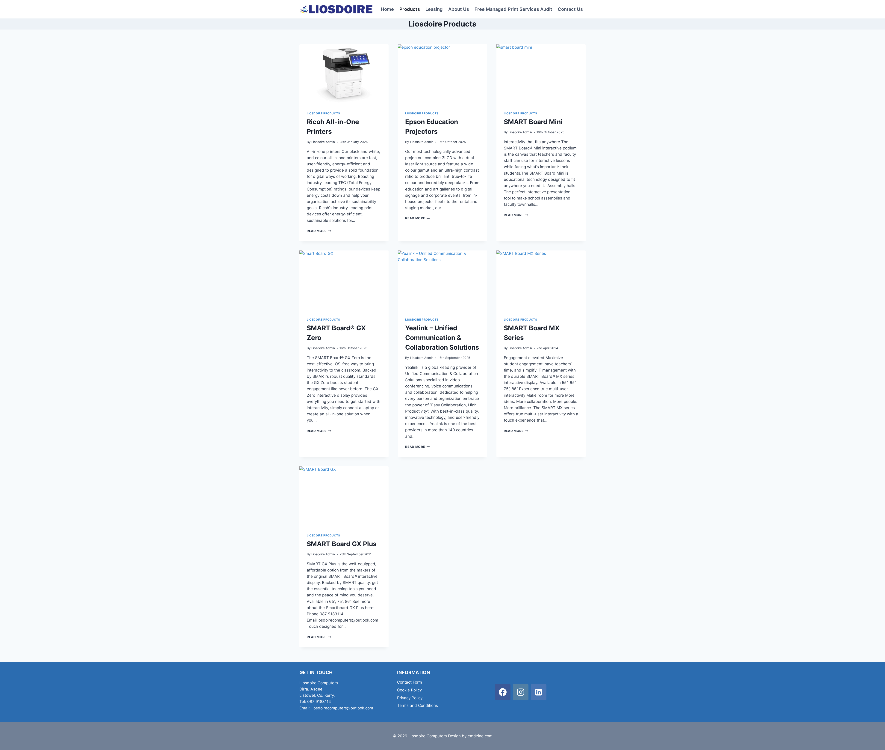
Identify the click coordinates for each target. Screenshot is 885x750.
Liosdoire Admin (323, 142)
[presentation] (344, 74)
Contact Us (570, 9)
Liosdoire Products (323, 113)
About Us (458, 9)
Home (387, 9)
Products (409, 9)
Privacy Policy (409, 698)
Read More (319, 231)
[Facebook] (502, 692)
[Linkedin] (538, 692)
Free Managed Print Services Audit (513, 9)
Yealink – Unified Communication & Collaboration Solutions (442, 337)
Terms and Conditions (417, 705)
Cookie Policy (409, 690)
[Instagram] (520, 692)
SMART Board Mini (533, 122)
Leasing (434, 9)
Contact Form (409, 682)
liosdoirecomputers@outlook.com (342, 708)
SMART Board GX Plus (342, 544)
